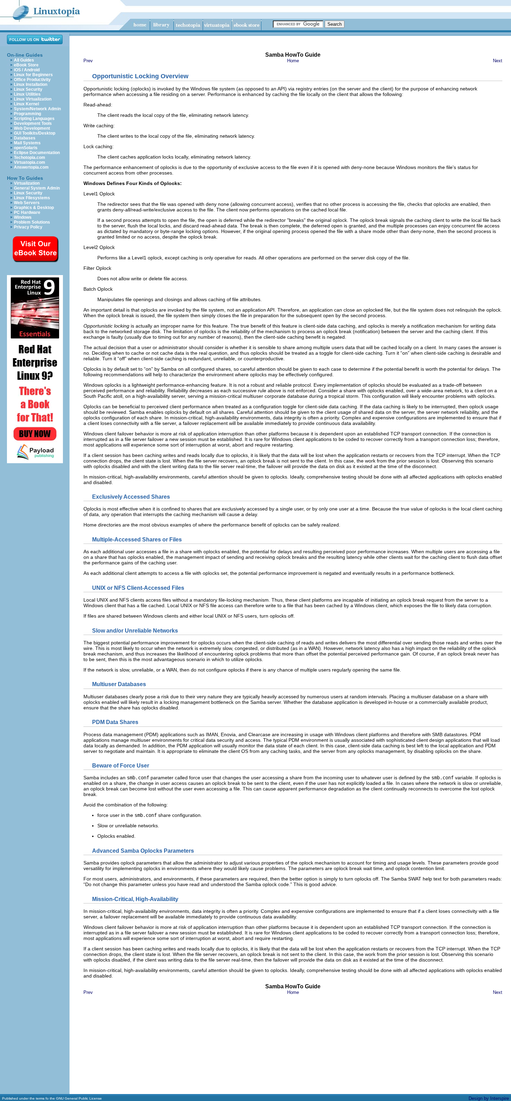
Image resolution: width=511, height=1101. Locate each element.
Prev (88, 60)
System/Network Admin (37, 108)
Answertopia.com (31, 167)
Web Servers (27, 202)
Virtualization (27, 183)
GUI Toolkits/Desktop (34, 133)
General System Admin (37, 188)
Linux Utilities (27, 94)
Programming (27, 113)
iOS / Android (27, 69)
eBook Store (26, 65)
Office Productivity (32, 79)
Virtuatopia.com (29, 162)
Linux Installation (30, 84)
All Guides (24, 60)
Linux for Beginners (33, 74)
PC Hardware (27, 212)
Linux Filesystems (32, 197)
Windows (23, 217)
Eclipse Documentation (37, 152)
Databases (24, 138)
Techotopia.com (29, 157)
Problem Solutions (32, 222)
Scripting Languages (34, 118)
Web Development (32, 128)
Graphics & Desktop (34, 207)
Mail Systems (27, 142)
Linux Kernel (26, 104)
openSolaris (26, 147)
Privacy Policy (28, 227)
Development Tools (33, 123)
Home (293, 60)
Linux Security (28, 89)
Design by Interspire (489, 1098)
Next (497, 60)
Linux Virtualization (32, 99)
